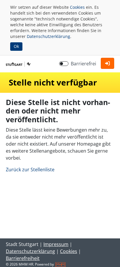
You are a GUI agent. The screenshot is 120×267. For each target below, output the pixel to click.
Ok (16, 46)
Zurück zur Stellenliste (30, 169)
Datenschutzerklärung (48, 36)
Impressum (55, 244)
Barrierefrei (83, 63)
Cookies (77, 7)
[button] (107, 63)
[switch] (63, 63)
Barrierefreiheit (23, 258)
